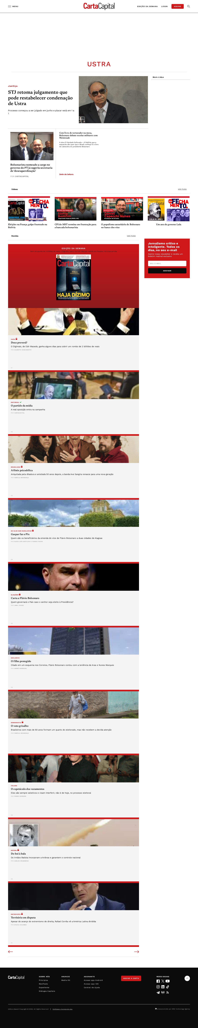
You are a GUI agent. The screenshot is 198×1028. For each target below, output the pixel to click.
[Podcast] (163, 992)
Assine (177, 6)
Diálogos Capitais (47, 991)
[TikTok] (167, 986)
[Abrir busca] (188, 6)
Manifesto (43, 984)
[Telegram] (158, 992)
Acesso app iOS (91, 984)
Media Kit (65, 980)
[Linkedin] (163, 986)
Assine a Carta (131, 978)
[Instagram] (158, 986)
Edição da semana (147, 6)
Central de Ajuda (92, 987)
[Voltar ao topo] (187, 978)
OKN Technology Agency (181, 1009)
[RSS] (167, 992)
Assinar (167, 271)
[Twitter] (163, 981)
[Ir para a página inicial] (99, 6)
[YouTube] (167, 981)
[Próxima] (136, 952)
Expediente (44, 987)
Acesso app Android (93, 980)
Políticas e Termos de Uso (62, 1009)
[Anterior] (10, 952)
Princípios (43, 980)
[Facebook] (158, 981)
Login (164, 6)
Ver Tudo (182, 189)
